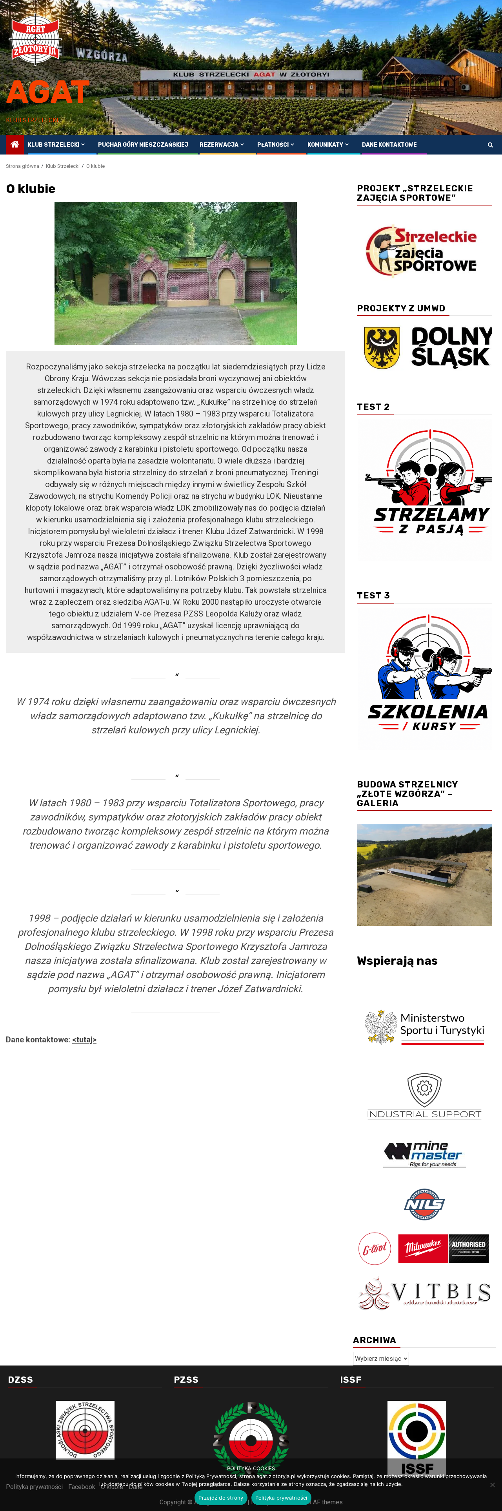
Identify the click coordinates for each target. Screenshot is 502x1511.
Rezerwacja (219, 145)
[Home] (15, 145)
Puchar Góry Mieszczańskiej (143, 145)
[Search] (490, 145)
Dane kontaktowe (389, 145)
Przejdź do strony (220, 1498)
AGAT (48, 92)
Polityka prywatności (281, 1498)
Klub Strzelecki (53, 145)
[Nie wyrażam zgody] (492, 1485)
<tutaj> (84, 1039)
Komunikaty (325, 145)
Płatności (273, 145)
